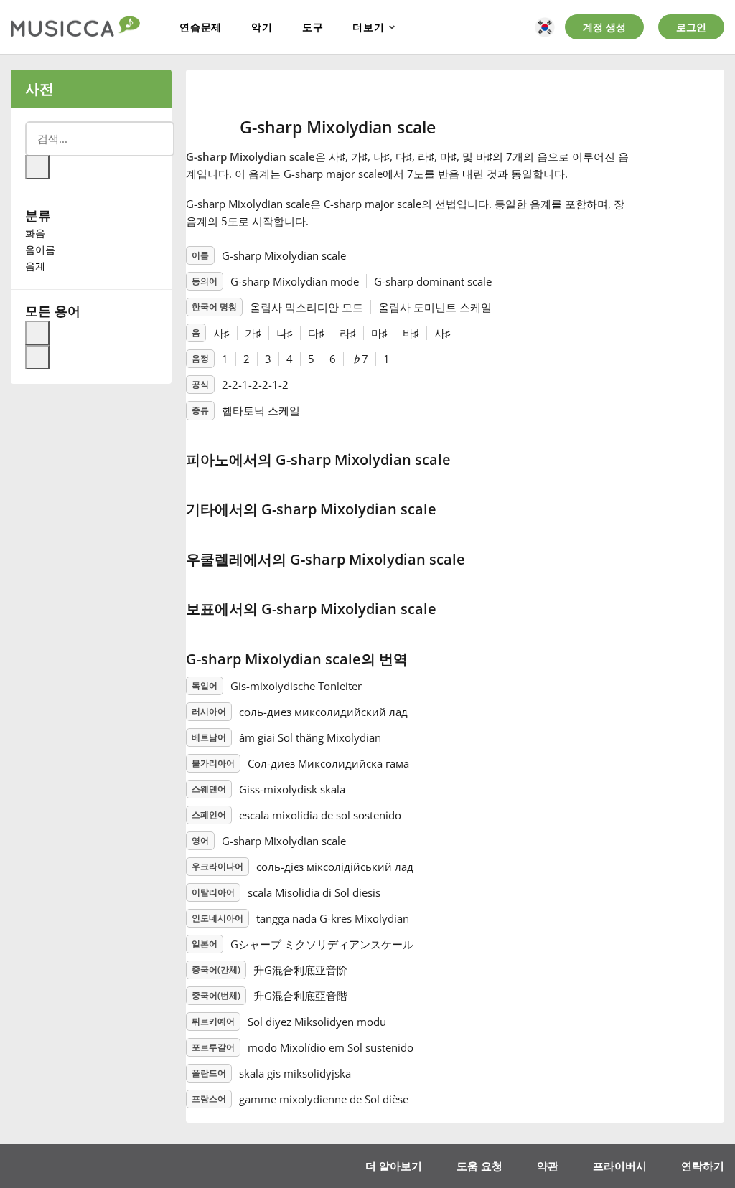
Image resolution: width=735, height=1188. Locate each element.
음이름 (40, 249)
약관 (547, 1166)
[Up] (37, 333)
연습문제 (200, 27)
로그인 (691, 27)
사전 (39, 88)
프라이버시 (620, 1166)
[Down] (37, 357)
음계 (35, 266)
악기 (262, 27)
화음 (35, 233)
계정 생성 (604, 27)
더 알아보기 (393, 1166)
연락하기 (702, 1166)
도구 (313, 27)
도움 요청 (479, 1166)
